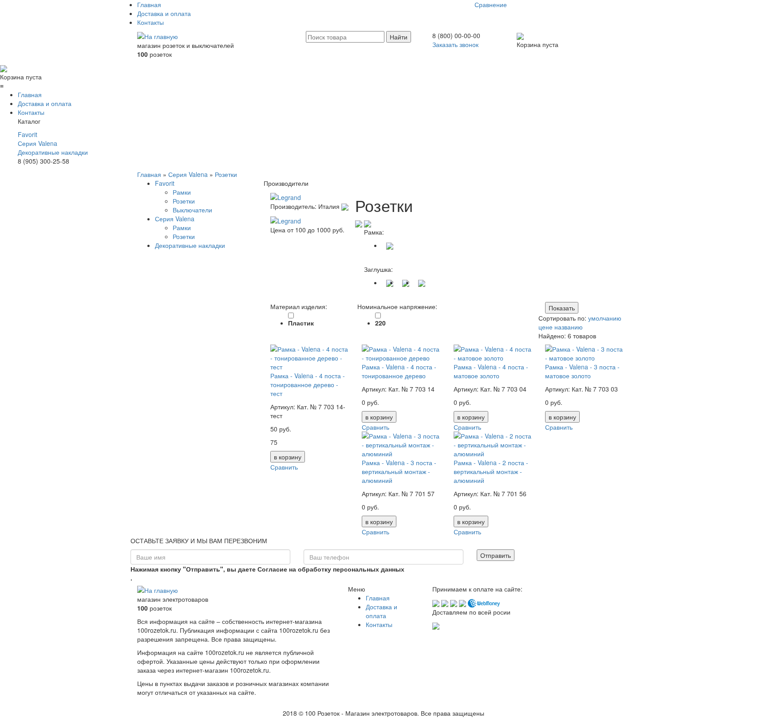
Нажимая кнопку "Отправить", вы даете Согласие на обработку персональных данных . (267, 573)
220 (380, 322)
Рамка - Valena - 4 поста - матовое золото (491, 371)
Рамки (182, 192)
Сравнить (284, 466)
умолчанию (604, 318)
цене (545, 326)
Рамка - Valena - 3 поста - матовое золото (582, 371)
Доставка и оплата (164, 13)
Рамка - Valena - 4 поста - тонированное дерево (399, 371)
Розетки (226, 174)
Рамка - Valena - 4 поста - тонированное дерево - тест (307, 384)
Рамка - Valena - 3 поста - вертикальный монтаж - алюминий (399, 471)
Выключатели (192, 209)
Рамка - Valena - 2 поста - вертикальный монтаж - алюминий (491, 471)
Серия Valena (37, 143)
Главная (149, 4)
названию (568, 326)
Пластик (301, 322)
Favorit (27, 134)
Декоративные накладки (53, 152)
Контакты (150, 22)
